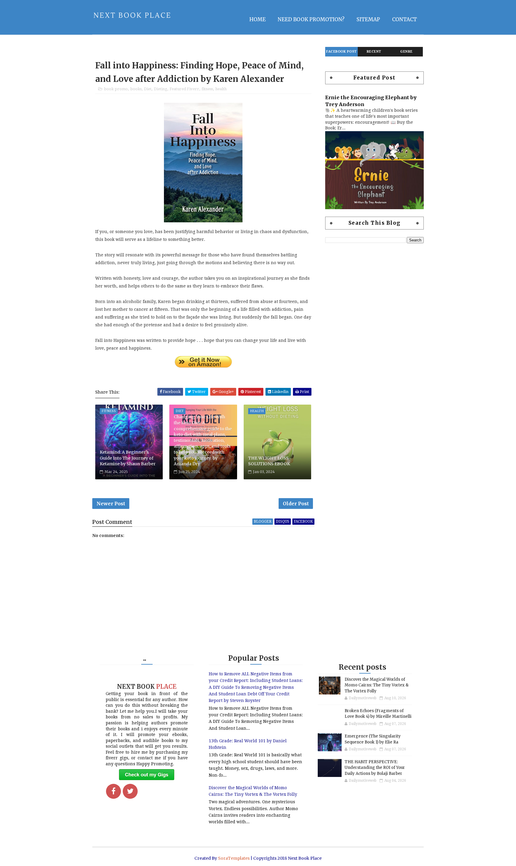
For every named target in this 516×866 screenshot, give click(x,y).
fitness (207, 89)
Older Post (296, 504)
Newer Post (110, 504)
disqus (282, 521)
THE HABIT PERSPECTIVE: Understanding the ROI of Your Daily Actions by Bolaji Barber (375, 767)
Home (257, 19)
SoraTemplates (234, 858)
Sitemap (368, 19)
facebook (303, 521)
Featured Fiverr (184, 89)
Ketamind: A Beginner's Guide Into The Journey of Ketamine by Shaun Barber (128, 457)
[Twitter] (130, 791)
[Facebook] (113, 791)
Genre (406, 51)
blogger (262, 521)
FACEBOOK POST (341, 51)
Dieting (160, 89)
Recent (374, 51)
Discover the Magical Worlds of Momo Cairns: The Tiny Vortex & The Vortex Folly (376, 685)
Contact (404, 19)
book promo (116, 89)
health (221, 89)
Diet (147, 89)
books (136, 89)
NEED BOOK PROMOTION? (311, 19)
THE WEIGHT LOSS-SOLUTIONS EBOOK (269, 461)
